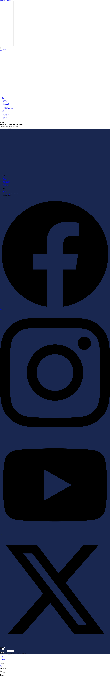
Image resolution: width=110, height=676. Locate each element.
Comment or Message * (3, 651)
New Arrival (5, 180)
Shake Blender (5, 184)
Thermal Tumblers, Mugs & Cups (8, 108)
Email (1, 671)
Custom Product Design (6, 113)
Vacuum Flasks (5, 109)
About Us (4, 189)
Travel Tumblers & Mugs (6, 186)
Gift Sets (4, 102)
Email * (1, 648)
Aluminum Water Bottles (6, 99)
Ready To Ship (5, 105)
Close (1, 661)
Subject (1, 649)
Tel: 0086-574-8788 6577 (6, 194)
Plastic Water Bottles (6, 104)
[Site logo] (3, 46)
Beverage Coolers (5, 100)
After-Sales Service (6, 116)
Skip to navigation (2, 0)
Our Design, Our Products (7, 103)
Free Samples (5, 117)
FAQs (4, 118)
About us (4, 112)
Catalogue (4, 191)
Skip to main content (8, 0)
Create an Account (2, 664)
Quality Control (5, 115)
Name (1, 670)
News (4, 190)
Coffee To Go (5, 101)
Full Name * (2, 647)
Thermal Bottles (5, 107)
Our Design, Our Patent (6, 181)
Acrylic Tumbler (5, 176)
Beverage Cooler (5, 177)
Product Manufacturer (6, 114)
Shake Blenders (5, 106)
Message (1, 674)
